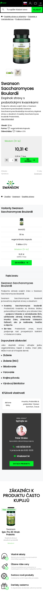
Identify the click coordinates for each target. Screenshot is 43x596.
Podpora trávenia (22, 19)
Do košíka (28, 160)
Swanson (38, 173)
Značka (7, 196)
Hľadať (37, 10)
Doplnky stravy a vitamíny (15, 16)
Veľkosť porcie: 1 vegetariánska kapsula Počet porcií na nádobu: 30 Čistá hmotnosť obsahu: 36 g (21, 355)
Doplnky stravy (28, 196)
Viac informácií (7, 119)
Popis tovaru (12, 275)
